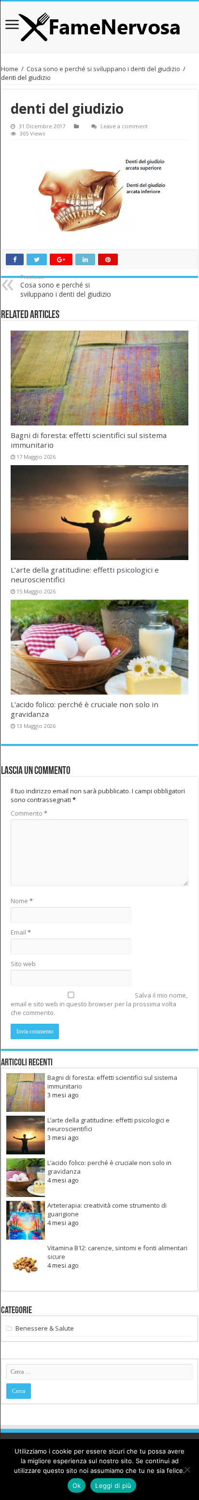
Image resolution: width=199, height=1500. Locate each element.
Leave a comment (124, 126)
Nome (22, 900)
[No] (187, 1469)
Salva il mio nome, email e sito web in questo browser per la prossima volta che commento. (99, 1004)
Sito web (23, 963)
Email (21, 932)
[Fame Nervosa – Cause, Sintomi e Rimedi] (99, 27)
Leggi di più (113, 1485)
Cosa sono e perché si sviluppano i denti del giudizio (103, 68)
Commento (29, 813)
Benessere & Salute (44, 1328)
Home (9, 68)
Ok (76, 1485)
